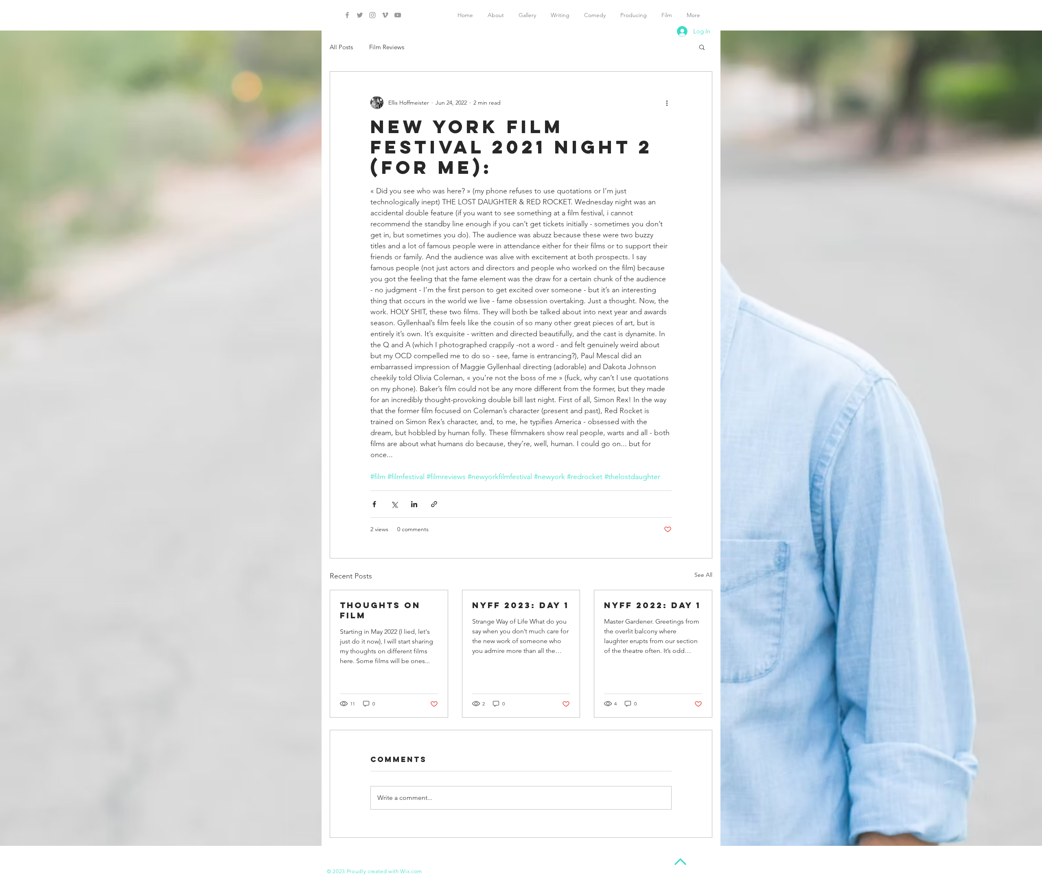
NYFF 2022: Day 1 (652, 605)
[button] (702, 47)
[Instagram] (372, 15)
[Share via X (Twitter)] (394, 504)
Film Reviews (386, 47)
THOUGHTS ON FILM (380, 610)
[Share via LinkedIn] (414, 504)
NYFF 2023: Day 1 (520, 605)
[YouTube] (398, 15)
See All (703, 574)
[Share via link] (434, 504)
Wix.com (411, 871)
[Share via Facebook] (374, 504)
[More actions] (667, 102)
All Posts (341, 47)
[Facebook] (347, 15)
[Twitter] (360, 15)
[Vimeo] (385, 15)
